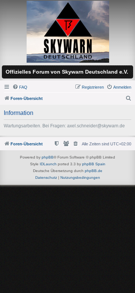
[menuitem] (19, 87)
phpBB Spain (93, 164)
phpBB (48, 157)
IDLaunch (48, 164)
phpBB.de (93, 171)
